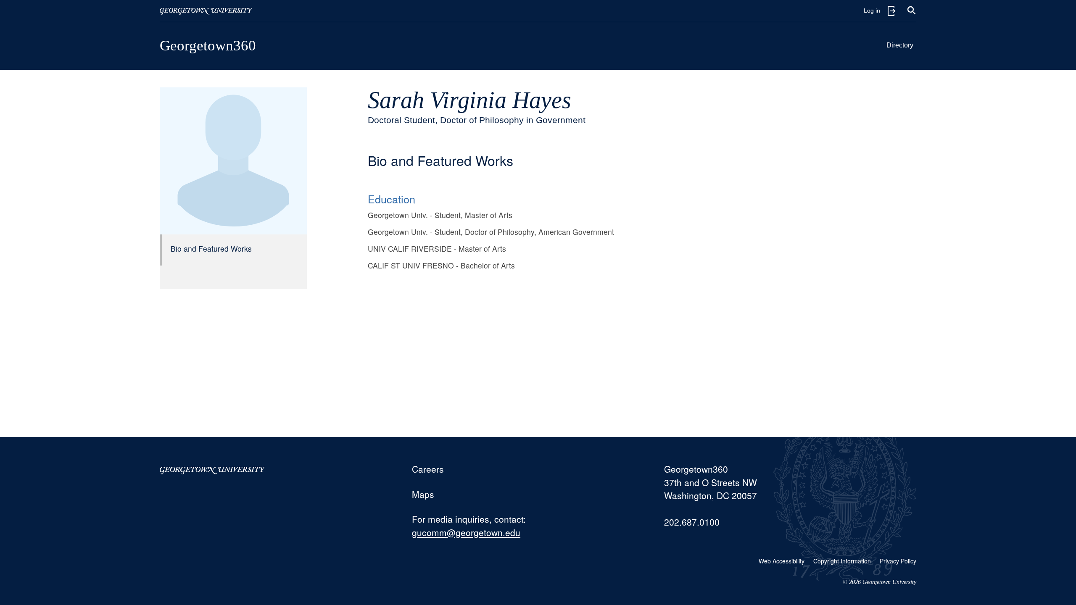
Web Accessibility (781, 561)
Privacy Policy (898, 561)
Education (391, 198)
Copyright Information (842, 561)
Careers (428, 469)
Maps (423, 494)
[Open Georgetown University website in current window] (206, 11)
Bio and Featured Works (211, 248)
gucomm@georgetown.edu (466, 532)
